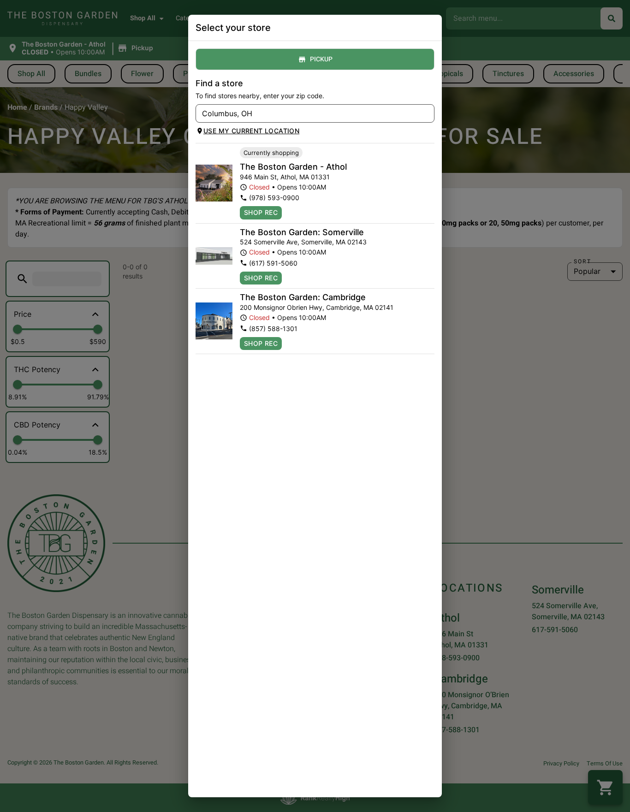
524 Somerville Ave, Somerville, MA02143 (303, 242)
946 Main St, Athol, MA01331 (285, 177)
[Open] (427, 114)
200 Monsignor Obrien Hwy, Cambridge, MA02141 (316, 307)
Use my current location (251, 131)
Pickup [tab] (321, 59)
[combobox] (307, 113)
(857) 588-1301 (273, 328)
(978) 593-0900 (274, 198)
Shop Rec (261, 212)
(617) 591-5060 (273, 263)
